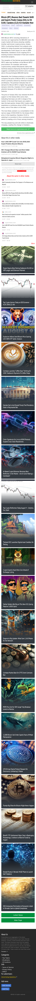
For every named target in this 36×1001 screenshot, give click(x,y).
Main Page (18, 920)
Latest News (18, 915)
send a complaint (22, 171)
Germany (19, 25)
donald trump (11, 12)
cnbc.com (8, 212)
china (18, 12)
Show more (18, 164)
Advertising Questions (8, 977)
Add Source (6, 985)
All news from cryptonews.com (25, 133)
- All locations (5, 962)
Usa (13, 25)
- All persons (5, 960)
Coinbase (27, 25)
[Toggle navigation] (32, 2)
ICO (11, 28)
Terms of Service (8, 967)
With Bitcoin (6, 25)
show (16, 28)
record (29, 12)
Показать (3, 951)
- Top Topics (5, 958)
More (33, 243)
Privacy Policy (7, 969)
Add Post (5, 989)
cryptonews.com (10, 180)
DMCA (4, 971)
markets (23, 12)
